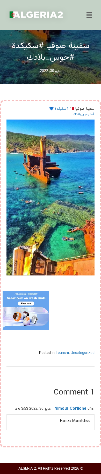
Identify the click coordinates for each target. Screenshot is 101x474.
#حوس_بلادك (84, 114)
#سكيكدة (62, 109)
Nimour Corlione (70, 409)
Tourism (62, 353)
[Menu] (89, 15)
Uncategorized (83, 353)
